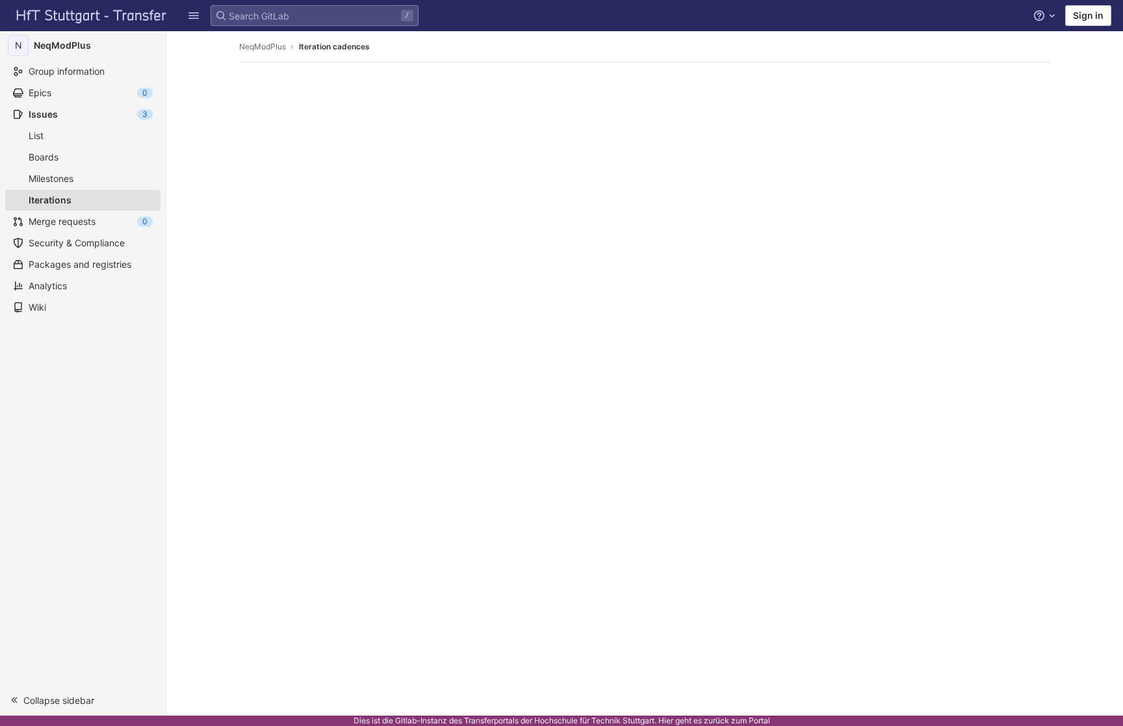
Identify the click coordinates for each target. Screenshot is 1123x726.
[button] (83, 700)
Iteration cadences (334, 46)
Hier (665, 720)
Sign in (1088, 15)
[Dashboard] (91, 16)
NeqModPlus (262, 46)
